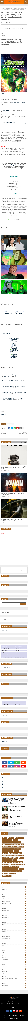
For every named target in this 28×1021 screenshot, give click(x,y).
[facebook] (5, 762)
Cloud (14, 344)
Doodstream (10, 312)
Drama (13, 846)
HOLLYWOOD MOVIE (19, 855)
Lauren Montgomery (11, 122)
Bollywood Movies (6, 702)
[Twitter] (12, 428)
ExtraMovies (6, 376)
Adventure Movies (8, 8)
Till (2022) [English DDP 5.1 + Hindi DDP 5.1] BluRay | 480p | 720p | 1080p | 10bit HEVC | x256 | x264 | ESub (13, 467)
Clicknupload (15, 338)
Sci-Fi (23, 864)
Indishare (14, 355)
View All (5, 630)
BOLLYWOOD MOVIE (8, 844)
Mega (14, 343)
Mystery (14, 862)
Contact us (14, 1015)
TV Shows (6, 873)
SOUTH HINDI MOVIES (14, 866)
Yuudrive (14, 341)
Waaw (19, 312)
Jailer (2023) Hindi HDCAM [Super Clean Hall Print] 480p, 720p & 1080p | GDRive (13, 520)
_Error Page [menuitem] (17, 652)
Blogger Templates (12, 1017)
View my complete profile (6, 691)
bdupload (14, 354)
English (13, 165)
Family (11, 851)
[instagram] (17, 766)
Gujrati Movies (13, 853)
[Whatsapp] (15, 428)
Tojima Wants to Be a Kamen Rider (10, 871)
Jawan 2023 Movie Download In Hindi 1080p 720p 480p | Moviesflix (12, 494)
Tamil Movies (6, 869)
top (20, 871)
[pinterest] (5, 766)
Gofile (14, 345)
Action (17, 102)
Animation (13, 102)
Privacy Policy (22, 1015)
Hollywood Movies (19, 702)
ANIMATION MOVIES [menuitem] (6, 648)
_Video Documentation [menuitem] (7, 657)
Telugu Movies (15, 869)
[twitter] (11, 762)
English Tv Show (17, 848)
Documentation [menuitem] (5, 655)
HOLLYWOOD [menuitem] (18, 648)
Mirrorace (19, 313)
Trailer (2, 93)
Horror (22, 857)
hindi (20, 853)
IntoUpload (14, 350)
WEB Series (17, 704)
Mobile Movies (6, 704)
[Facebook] (9, 428)
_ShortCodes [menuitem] (17, 650)
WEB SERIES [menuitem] (4, 646)
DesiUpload (14, 358)
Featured (5, 853)
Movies (3, 688)
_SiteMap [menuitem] (4, 652)
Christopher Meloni (9, 124)
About (9, 1015)
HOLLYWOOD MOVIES (8, 857)
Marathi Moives (7, 862)
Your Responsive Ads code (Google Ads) (14, 570)
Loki (15, 860)
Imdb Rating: (6, 110)
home (16, 857)
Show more (23, 442)
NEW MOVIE (6, 864)
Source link (3, 414)
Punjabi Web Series (15, 864)
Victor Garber (24, 124)
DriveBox (14, 339)
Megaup (14, 356)
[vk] (11, 766)
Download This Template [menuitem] (20, 657)
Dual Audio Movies (7, 848)
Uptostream (8, 313)
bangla (16, 839)
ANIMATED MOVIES (7, 839)
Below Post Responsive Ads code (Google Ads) (14, 419)
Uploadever (14, 353)
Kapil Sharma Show (7, 860)
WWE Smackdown (7, 875)
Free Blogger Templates (18, 1017)
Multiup (14, 347)
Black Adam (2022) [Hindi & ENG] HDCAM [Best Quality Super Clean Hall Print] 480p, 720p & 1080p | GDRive (17, 823)
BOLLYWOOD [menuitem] (5, 650)
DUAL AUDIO (20, 846)
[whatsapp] (17, 762)
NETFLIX (20, 862)
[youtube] (23, 766)
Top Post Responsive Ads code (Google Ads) (14, 28)
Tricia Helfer (17, 124)
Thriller (22, 869)
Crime (22, 844)
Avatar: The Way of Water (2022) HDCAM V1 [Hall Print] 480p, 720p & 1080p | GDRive (16, 816)
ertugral (5, 851)
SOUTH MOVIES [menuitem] (18, 646)
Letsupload (14, 349)
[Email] (20, 428)
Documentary (6, 846)
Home (2, 8)
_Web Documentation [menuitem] (19, 655)
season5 (5, 866)
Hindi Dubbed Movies (8, 855)
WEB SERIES (13, 873)
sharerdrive (14, 342)
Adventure (22, 102)
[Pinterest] (17, 428)
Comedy (16, 844)
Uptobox (14, 348)
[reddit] (23, 762)
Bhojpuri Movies (7, 842)
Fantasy (17, 851)
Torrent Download (5, 333)
